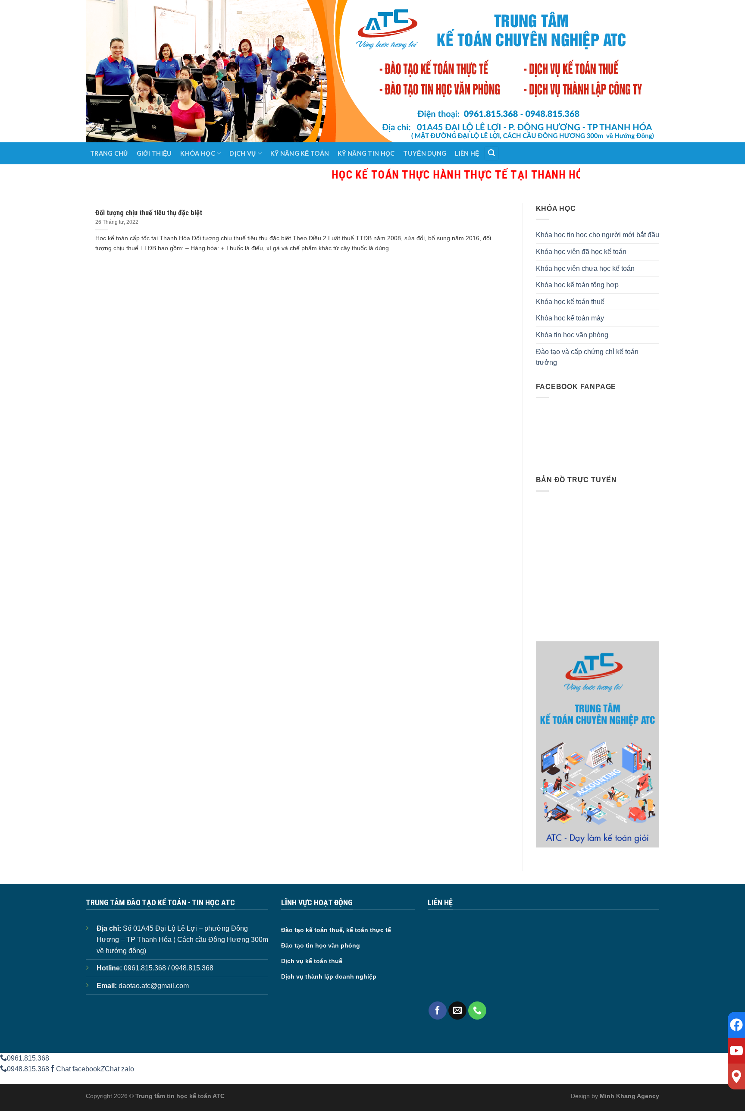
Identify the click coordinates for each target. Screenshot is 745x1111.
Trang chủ (109, 153)
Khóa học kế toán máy (570, 318)
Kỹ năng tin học (366, 153)
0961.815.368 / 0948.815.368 (168, 968)
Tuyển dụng (424, 153)
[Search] (491, 153)
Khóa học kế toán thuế (570, 301)
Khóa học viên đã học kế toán (581, 251)
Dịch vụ (242, 153)
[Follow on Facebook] (438, 1010)
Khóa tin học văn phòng (572, 335)
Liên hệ (467, 153)
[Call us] (477, 1010)
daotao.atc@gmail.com (154, 985)
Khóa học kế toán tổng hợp (577, 285)
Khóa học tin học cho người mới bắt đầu (597, 235)
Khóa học (197, 153)
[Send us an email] (457, 1010)
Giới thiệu (154, 153)
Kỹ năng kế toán (299, 153)
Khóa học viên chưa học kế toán (585, 268)
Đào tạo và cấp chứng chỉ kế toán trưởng (587, 357)
